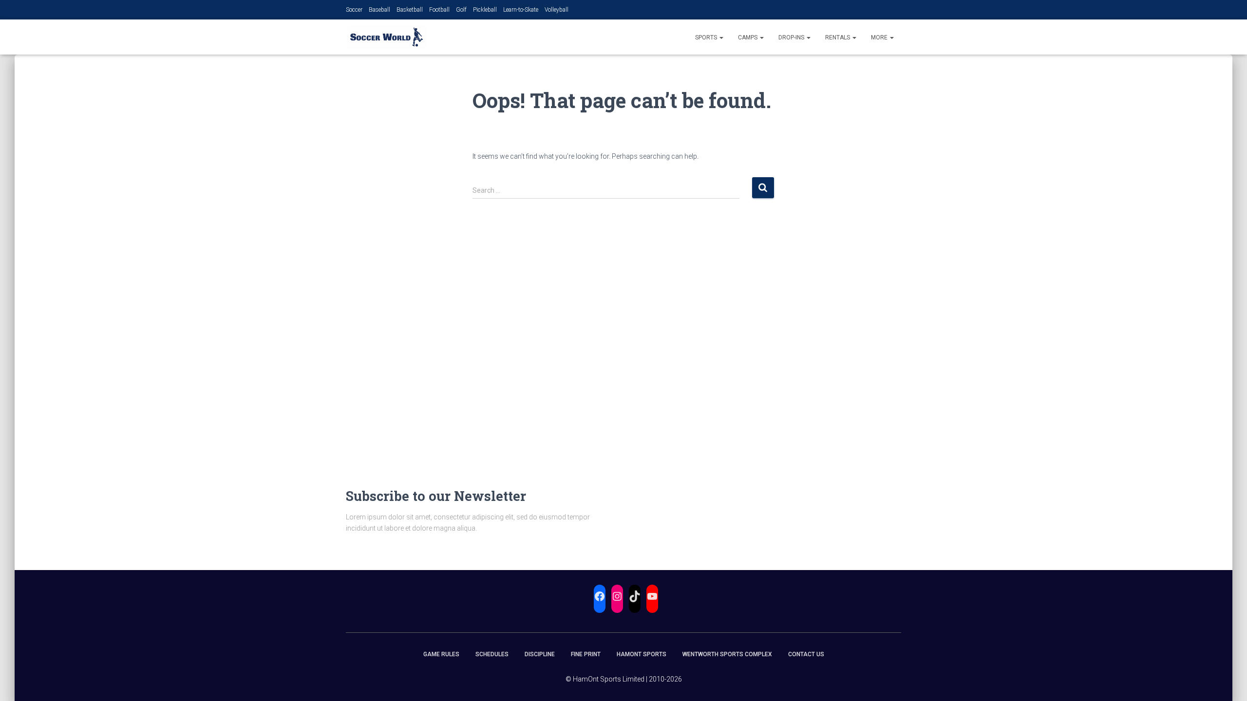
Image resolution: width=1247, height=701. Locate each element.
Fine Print (586, 654)
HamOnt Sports (641, 654)
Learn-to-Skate (520, 9)
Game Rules (441, 654)
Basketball (410, 9)
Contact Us (806, 654)
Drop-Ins (792, 37)
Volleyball (556, 9)
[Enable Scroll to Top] (1227, 681)
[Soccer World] (387, 37)
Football (439, 9)
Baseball (379, 9)
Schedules (492, 654)
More (880, 37)
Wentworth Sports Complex (727, 654)
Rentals (838, 37)
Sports (706, 37)
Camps (748, 37)
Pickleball (485, 9)
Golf (461, 9)
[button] (720, 37)
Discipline (540, 654)
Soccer (354, 9)
